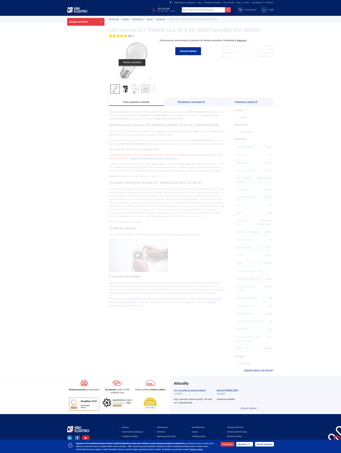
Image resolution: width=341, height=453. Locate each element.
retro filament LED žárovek (192, 164)
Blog (239, 2)
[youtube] (86, 438)
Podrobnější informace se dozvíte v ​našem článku (153, 158)
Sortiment (161, 432)
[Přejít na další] (152, 89)
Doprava (125, 427)
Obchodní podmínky (235, 427)
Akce (200, 2)
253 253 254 (163, 8)
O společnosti (257, 2)
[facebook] (77, 438)
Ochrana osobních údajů (237, 432)
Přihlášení (269, 2)
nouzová (209, 170)
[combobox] (203, 10)
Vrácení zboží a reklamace (132, 432)
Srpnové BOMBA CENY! (227, 390)
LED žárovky (136, 298)
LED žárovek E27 (159, 164)
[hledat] (228, 10)
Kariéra (246, 2)
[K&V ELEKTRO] (77, 10)
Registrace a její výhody (166, 436)
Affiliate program (199, 436)
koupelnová (180, 170)
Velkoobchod (162, 427)
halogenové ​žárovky (127, 302)
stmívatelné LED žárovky (135, 167)
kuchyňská (192, 170)
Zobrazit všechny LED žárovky (258, 370)
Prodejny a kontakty (212, 2)
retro (218, 170)
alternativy (242, 40)
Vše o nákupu (228, 2)
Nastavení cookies (234, 436)
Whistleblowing (198, 427)
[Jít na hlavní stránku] (171, 2)
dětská (171, 170)
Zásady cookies (196, 449)
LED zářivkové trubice (157, 298)
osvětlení (191, 167)
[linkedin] (69, 438)
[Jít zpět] (112, 89)
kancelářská (161, 170)
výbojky (188, 302)
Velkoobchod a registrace (184, 2)
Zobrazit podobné (188, 51)
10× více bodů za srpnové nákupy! (190, 390)
